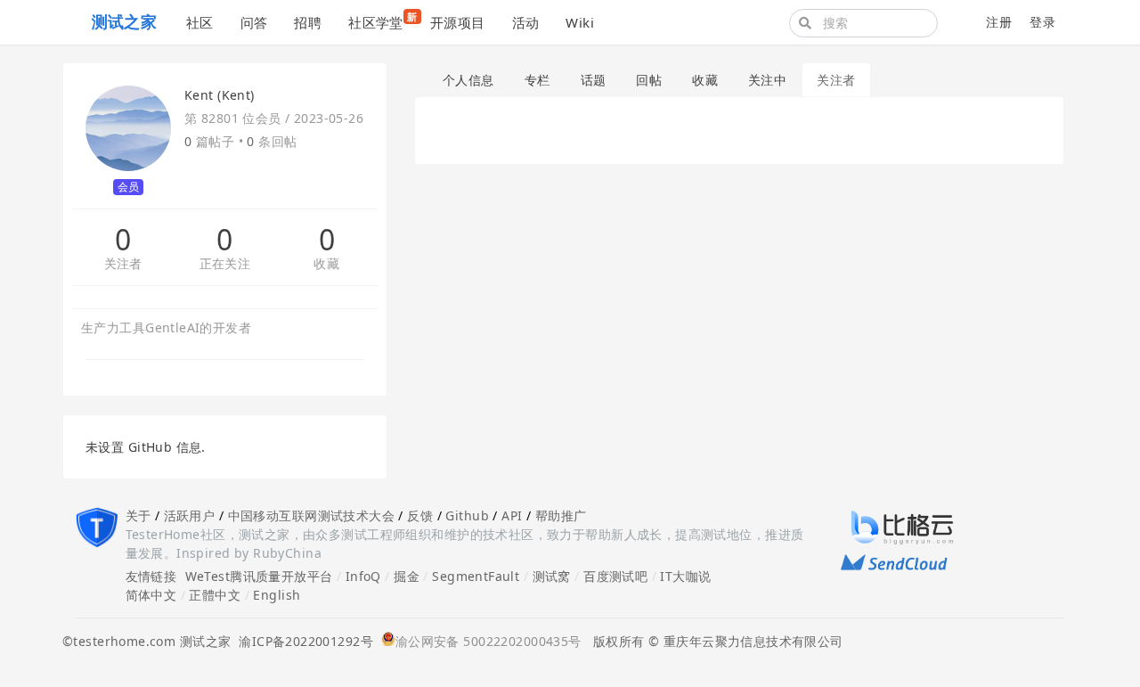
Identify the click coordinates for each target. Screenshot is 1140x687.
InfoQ (363, 576)
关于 (138, 515)
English (276, 594)
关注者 (123, 264)
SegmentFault (475, 576)
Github (467, 515)
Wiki (580, 22)
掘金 (406, 576)
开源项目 (457, 22)
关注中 (767, 79)
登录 (1042, 21)
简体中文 (151, 594)
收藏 (326, 264)
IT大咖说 (685, 576)
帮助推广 (561, 515)
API (511, 515)
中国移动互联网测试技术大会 (311, 515)
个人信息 (468, 79)
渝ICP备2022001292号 (302, 641)
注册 (999, 21)
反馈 (420, 515)
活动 (526, 22)
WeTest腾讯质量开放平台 (259, 576)
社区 (200, 22)
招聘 (308, 22)
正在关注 (225, 264)
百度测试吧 (615, 576)
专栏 (537, 79)
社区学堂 (382, 20)
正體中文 (214, 594)
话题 (594, 79)
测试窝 (552, 576)
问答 (254, 22)
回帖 (649, 79)
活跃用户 (190, 515)
